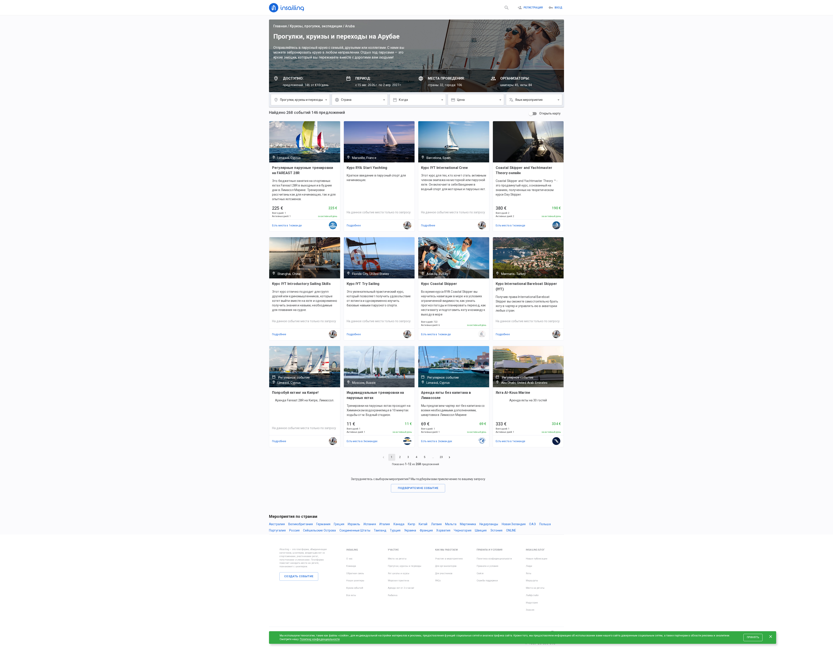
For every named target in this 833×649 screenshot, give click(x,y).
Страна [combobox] (346, 99)
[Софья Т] (556, 441)
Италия (384, 524)
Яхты (528, 573)
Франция (426, 530)
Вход (558, 7)
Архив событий (354, 588)
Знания (530, 609)
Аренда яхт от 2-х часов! (401, 588)
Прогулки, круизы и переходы (404, 566)
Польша (545, 524)
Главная (280, 26)
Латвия (436, 524)
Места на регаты (397, 558)
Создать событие (298, 576)
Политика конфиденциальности (494, 558)
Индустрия (532, 602)
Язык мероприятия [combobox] (529, 99)
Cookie (480, 573)
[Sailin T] (482, 334)
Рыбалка (392, 595)
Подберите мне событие (418, 488)
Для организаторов (445, 566)
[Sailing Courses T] (556, 225)
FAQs (438, 580)
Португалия (277, 530)
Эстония (496, 530)
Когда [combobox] (403, 99)
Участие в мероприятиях (449, 558)
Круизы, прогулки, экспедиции (316, 26)
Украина (410, 530)
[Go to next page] (449, 457)
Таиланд (380, 530)
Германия (323, 524)
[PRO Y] (407, 441)
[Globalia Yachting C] (482, 441)
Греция (339, 524)
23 (441, 457)
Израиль (354, 524)
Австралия (277, 524)
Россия (294, 530)
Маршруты (532, 580)
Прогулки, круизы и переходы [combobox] (301, 99)
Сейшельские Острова (319, 530)
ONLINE (511, 530)
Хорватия (443, 530)
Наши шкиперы (355, 580)
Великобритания (300, 524)
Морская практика (398, 580)
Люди (529, 566)
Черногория (462, 530)
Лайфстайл (532, 595)
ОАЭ (532, 524)
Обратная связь (355, 573)
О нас (349, 558)
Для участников (444, 573)
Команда (351, 566)
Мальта (450, 524)
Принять (753, 637)
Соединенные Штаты (354, 530)
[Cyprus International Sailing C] (333, 225)
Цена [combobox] (461, 99)
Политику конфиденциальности (320, 639)
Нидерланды (488, 524)
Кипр (411, 524)
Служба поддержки (487, 580)
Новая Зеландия (514, 524)
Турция (395, 530)
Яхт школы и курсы (398, 573)
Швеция (481, 530)
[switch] (530, 114)
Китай (423, 524)
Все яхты (351, 595)
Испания (370, 524)
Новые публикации (536, 558)
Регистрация (533, 7)
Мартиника (468, 524)
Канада (399, 524)
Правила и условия (487, 566)
